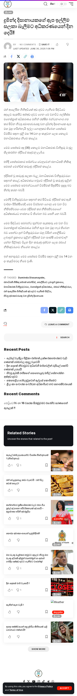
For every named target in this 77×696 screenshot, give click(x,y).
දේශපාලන (58, 465)
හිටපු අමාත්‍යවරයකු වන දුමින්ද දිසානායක (23, 295)
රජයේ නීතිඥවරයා (62, 286)
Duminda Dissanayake (31, 277)
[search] (45, 4)
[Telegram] (48, 681)
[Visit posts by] (8, 46)
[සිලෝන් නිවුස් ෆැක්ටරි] (8, 4)
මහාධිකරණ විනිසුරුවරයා (16, 286)
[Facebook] (24, 681)
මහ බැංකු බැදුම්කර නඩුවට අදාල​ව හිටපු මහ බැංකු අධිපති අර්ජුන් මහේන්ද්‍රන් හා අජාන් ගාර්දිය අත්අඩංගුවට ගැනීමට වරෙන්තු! (27, 558)
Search (64, 337)
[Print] (32, 56)
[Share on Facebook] (11, 56)
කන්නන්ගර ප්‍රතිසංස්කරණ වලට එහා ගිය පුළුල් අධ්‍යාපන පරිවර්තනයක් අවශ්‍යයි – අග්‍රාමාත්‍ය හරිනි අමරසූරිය (25, 508)
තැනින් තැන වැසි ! (15, 604)
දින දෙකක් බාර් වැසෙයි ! (18, 583)
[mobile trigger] (70, 3)
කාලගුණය (58, 612)
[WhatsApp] (53, 681)
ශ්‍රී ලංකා (8, 12)
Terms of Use (16, 690)
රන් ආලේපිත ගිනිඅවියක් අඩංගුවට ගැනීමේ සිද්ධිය (27, 291)
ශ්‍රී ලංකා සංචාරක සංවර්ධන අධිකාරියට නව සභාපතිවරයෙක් (39, 384)
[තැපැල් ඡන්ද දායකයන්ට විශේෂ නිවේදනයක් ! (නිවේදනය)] (62, 460)
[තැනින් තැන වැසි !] (62, 609)
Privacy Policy (45, 686)
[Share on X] (18, 56)
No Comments (28, 44)
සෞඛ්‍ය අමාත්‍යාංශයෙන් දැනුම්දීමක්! (23, 533)
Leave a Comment (59, 324)
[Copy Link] (25, 56)
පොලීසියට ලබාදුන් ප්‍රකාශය (50, 282)
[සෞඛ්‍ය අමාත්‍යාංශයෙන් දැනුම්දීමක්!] (62, 537)
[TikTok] (43, 681)
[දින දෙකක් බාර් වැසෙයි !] (62, 587)
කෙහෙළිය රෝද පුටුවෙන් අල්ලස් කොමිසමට (31, 380)
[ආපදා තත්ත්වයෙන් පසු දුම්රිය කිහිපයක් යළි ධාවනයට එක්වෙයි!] (62, 632)
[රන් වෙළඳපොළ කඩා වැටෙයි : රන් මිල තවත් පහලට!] (62, 485)
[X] (28, 681)
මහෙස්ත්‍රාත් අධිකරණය (41, 286)
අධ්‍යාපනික (58, 518)
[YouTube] (33, 681)
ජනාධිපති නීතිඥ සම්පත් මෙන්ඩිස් (20, 282)
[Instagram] (39, 681)
